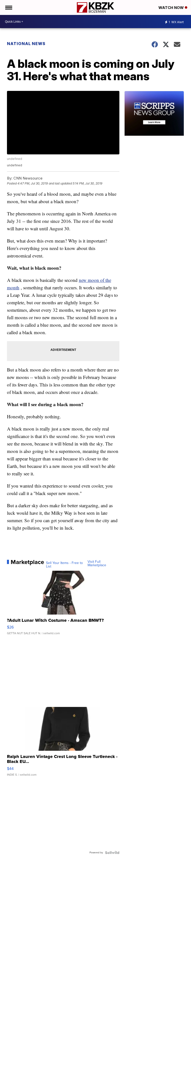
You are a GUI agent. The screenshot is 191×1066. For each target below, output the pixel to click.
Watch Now (171, 7)
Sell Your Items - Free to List (64, 564)
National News (26, 43)
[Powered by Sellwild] (112, 852)
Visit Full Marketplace (97, 563)
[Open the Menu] (8, 7)
